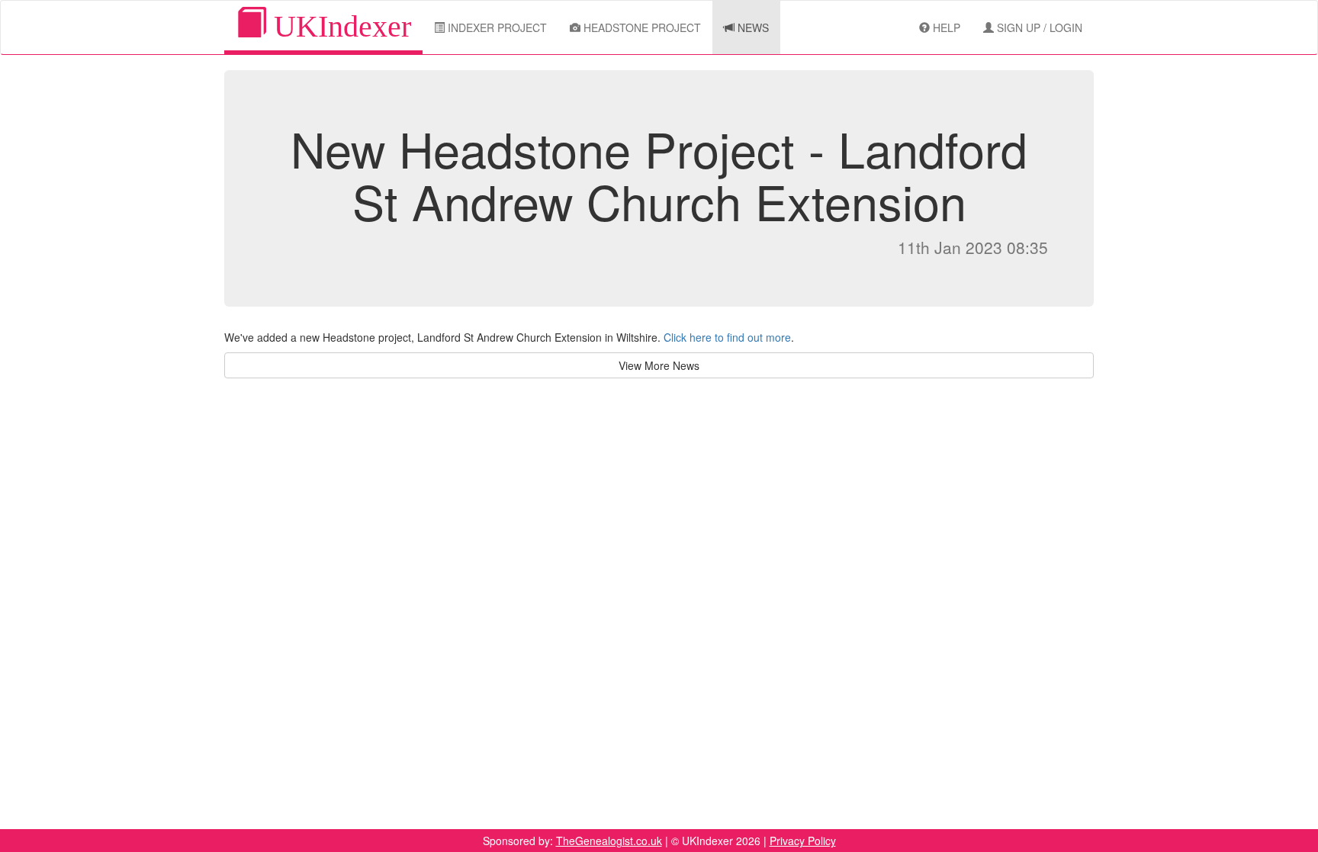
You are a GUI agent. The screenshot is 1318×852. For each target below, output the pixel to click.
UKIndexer (338, 26)
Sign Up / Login (1038, 27)
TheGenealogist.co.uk (609, 840)
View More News (659, 365)
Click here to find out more (727, 337)
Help (945, 27)
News (752, 27)
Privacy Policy (803, 840)
